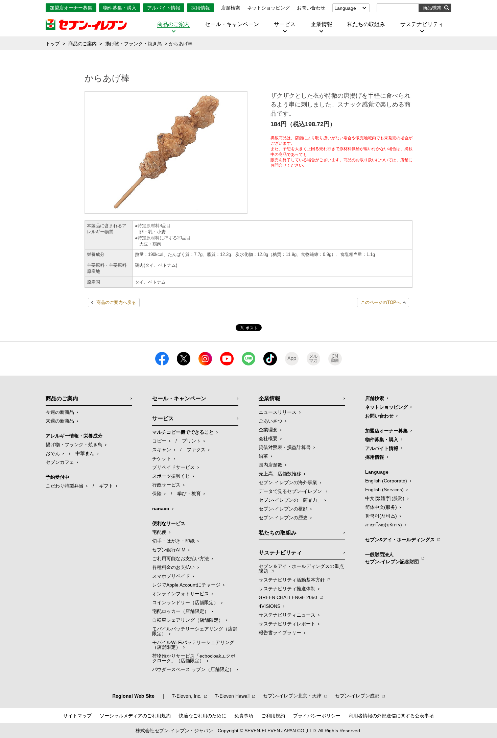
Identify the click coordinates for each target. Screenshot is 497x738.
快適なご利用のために (202, 715)
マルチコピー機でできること (183, 432)
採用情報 (200, 7)
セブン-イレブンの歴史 (283, 517)
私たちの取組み (366, 24)
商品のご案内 (173, 24)
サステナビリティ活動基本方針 (292, 579)
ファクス (196, 449)
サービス (284, 24)
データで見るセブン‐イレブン (291, 491)
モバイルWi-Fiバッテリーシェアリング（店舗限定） (193, 645)
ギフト (106, 486)
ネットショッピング (268, 7)
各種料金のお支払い (173, 567)
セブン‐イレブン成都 (357, 695)
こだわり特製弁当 (65, 486)
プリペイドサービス (173, 467)
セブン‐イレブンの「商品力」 (290, 500)
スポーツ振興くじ (171, 476)
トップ (53, 43)
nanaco (160, 508)
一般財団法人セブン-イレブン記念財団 (392, 558)
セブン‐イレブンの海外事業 (288, 482)
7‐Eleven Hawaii (232, 695)
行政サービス (166, 484)
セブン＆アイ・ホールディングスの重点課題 (301, 569)
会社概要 (268, 438)
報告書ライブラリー (280, 632)
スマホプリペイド (171, 576)
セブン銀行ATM (169, 549)
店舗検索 (230, 7)
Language (345, 8)
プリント (191, 441)
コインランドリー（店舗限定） (185, 602)
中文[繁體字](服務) (384, 498)
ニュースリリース (278, 412)
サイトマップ (77, 715)
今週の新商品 (60, 412)
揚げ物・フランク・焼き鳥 (133, 43)
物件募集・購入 (119, 7)
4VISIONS (269, 606)
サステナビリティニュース (287, 615)
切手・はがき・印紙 (173, 541)
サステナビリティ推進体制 (287, 588)
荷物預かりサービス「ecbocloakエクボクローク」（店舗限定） (193, 658)
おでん (53, 453)
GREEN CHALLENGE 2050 (288, 597)
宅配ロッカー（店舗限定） (180, 611)
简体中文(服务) (381, 507)
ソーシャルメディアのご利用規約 (135, 715)
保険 (157, 493)
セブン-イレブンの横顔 (283, 508)
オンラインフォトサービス (180, 593)
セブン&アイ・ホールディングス (400, 539)
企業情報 (321, 24)
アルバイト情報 (163, 7)
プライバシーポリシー (316, 715)
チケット (161, 458)
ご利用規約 (273, 715)
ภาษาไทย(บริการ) (383, 524)
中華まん (84, 453)
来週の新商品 (60, 421)
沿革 (263, 456)
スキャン (161, 449)
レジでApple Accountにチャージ (186, 585)
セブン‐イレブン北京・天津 (292, 695)
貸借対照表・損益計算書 (285, 447)
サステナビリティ (422, 24)
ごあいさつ (270, 421)
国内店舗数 (270, 465)
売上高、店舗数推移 (280, 473)
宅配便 (159, 532)
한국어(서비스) (381, 516)
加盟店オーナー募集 (71, 7)
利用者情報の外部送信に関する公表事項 (391, 715)
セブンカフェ (60, 462)
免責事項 (243, 715)
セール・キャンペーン (232, 24)
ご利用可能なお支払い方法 (180, 558)
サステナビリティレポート (287, 623)
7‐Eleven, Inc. (187, 695)
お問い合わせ (311, 7)
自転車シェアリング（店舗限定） (187, 620)
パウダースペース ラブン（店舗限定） (193, 669)
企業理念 (268, 429)
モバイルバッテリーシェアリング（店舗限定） (194, 631)
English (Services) (384, 489)
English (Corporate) (386, 480)
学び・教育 (189, 493)
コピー (159, 441)
